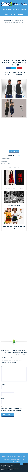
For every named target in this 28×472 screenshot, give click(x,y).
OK (21, 464)
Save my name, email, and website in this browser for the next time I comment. (11, 409)
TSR (18, 155)
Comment (4, 366)
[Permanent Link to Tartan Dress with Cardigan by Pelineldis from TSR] (14, 223)
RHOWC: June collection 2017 (14, 205)
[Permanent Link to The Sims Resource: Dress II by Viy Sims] (14, 185)
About (25, 464)
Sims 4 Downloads (14, 4)
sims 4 (16, 159)
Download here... (14, 151)
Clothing (8, 158)
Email (3, 391)
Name (3, 384)
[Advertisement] (14, 42)
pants (13, 159)
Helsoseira (6, 159)
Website (3, 399)
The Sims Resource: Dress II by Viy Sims (14, 188)
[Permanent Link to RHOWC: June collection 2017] (14, 202)
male (11, 159)
